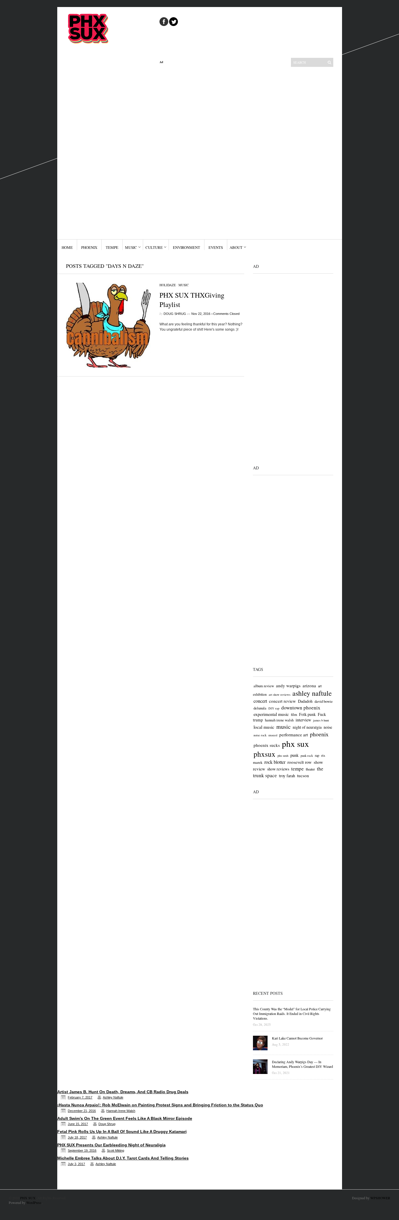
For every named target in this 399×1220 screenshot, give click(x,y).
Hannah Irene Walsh (120, 1111)
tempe (297, 768)
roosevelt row (299, 762)
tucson (303, 775)
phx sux (295, 743)
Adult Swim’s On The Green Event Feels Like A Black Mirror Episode (124, 1118)
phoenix (319, 734)
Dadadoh (305, 701)
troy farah (287, 775)
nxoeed (272, 735)
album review (264, 685)
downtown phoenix (300, 707)
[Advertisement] (201, 151)
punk (294, 755)
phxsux (264, 754)
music (283, 726)
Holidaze (167, 285)
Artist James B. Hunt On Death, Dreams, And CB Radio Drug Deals (122, 1091)
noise (328, 727)
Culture (154, 247)
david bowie (324, 701)
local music (264, 727)
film (294, 714)
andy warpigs (288, 685)
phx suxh (282, 756)
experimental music (271, 714)
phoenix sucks (267, 745)
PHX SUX (28, 1197)
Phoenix (89, 247)
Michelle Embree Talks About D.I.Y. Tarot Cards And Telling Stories (123, 1158)
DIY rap (273, 708)
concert (260, 701)
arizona (309, 685)
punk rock (307, 756)
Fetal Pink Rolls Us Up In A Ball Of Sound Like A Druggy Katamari (122, 1131)
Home (67, 247)
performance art (293, 734)
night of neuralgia (307, 727)
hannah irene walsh (279, 720)
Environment (186, 247)
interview (303, 720)
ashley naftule (312, 693)
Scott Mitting (115, 1150)
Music (131, 247)
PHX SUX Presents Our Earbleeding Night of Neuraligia (111, 1145)
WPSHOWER (380, 1197)
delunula (260, 708)
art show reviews (279, 695)
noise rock (260, 735)
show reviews (278, 769)
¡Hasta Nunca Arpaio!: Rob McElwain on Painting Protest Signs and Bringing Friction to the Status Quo (160, 1105)
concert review (282, 701)
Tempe (112, 247)
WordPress (33, 1202)
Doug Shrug (175, 313)
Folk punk (307, 714)
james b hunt (321, 720)
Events (216, 247)
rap (317, 755)
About (236, 247)
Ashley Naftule (113, 1097)
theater (310, 769)
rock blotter (274, 762)
